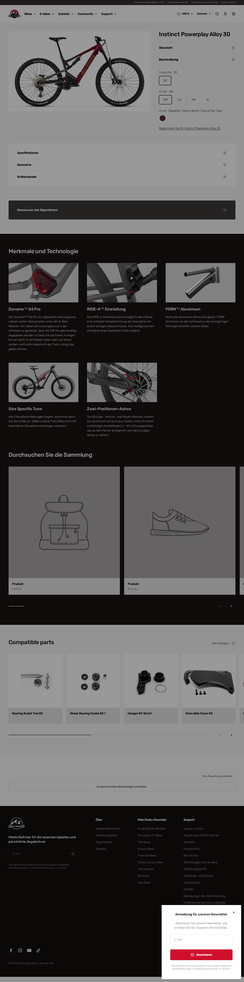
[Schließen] (233, 912)
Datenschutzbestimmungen (207, 969)
